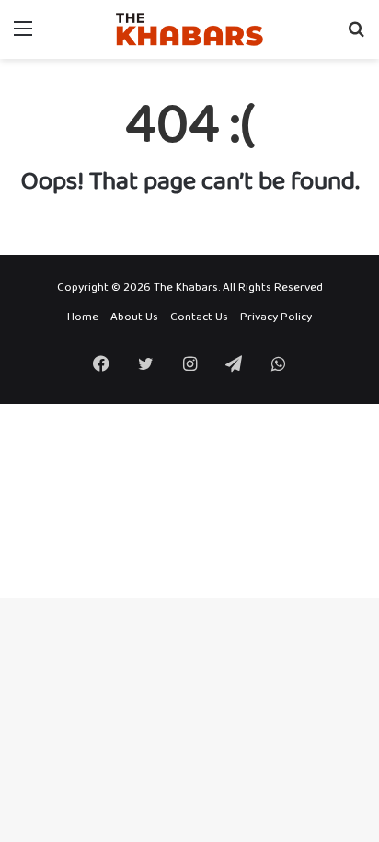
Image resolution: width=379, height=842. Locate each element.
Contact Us (199, 317)
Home (82, 317)
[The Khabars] (189, 29)
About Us (134, 317)
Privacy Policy (276, 317)
